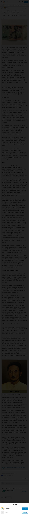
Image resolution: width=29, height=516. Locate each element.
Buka (25, 508)
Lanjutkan (25, 512)
